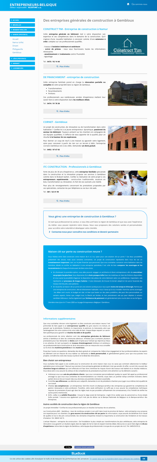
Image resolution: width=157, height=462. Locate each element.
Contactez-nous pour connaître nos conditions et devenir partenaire (85, 232)
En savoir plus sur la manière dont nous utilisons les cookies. (115, 459)
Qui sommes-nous (139, 4)
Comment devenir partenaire (84, 447)
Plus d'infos (64, 66)
